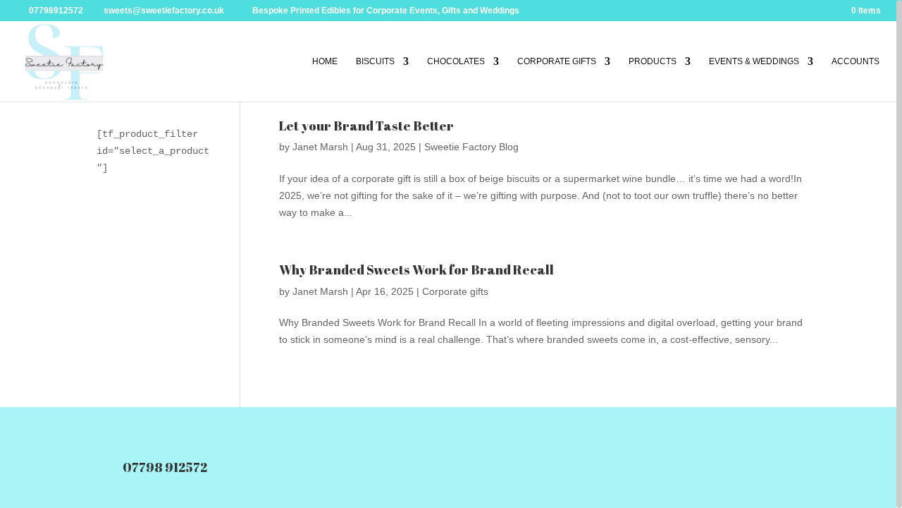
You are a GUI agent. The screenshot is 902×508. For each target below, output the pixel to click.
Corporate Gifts (556, 61)
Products (652, 61)
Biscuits (375, 61)
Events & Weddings (754, 61)
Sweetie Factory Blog (471, 146)
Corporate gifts (455, 291)
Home (325, 61)
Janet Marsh (320, 146)
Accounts (855, 61)
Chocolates (456, 61)
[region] (451, 254)
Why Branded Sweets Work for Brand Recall (416, 269)
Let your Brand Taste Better (366, 125)
